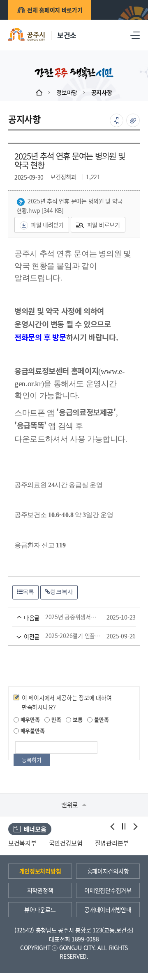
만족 (55, 719)
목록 (28, 591)
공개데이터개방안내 (107, 909)
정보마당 (66, 92)
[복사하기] (133, 120)
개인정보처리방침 (40, 871)
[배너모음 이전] (113, 826)
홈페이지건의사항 (108, 871)
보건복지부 (22, 843)
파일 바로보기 (103, 225)
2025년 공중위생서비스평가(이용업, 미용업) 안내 (62, 617)
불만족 (100, 719)
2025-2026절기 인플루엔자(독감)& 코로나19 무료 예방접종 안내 (62, 636)
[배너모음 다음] (134, 826)
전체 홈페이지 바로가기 (55, 10)
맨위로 (70, 804)
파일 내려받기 (47, 225)
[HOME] (39, 92)
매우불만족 (31, 730)
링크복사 (61, 591)
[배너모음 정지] (123, 826)
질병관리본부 (112, 843)
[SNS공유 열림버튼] (116, 120)
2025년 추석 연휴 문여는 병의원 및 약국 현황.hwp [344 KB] (69, 205)
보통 (76, 719)
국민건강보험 (66, 843)
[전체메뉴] (135, 35)
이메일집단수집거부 (107, 890)
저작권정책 (40, 890)
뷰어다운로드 (40, 909)
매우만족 (29, 719)
